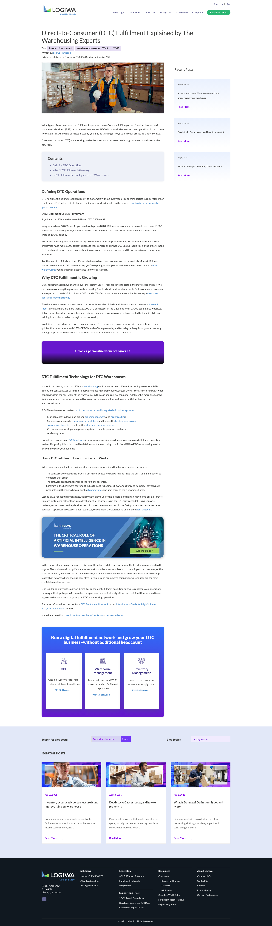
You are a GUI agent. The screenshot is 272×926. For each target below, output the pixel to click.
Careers (201, 885)
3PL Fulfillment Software (131, 876)
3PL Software (62, 689)
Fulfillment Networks (129, 880)
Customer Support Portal (131, 907)
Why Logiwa (119, 12)
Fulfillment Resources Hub (171, 899)
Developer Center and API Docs (134, 902)
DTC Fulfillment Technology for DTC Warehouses (80, 175)
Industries (150, 12)
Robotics (65, 424)
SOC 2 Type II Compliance (131, 898)
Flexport (166, 885)
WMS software (76, 439)
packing (77, 420)
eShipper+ (167, 890)
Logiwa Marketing (62, 52)
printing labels (90, 420)
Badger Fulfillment (171, 880)
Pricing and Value (89, 885)
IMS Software (140, 690)
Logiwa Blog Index (167, 904)
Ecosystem (166, 12)
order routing (118, 416)
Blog (228, 4)
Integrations (125, 885)
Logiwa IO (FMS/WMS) (91, 876)
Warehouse (54, 424)
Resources (218, 4)
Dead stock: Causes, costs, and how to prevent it (201, 132)
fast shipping (144, 509)
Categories (199, 739)
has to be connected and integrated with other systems (104, 410)
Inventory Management (60, 48)
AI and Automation (89, 880)
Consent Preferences (207, 895)
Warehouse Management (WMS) (92, 48)
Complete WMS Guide (169, 895)
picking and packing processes (100, 424)
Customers (182, 12)
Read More (184, 106)
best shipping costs (125, 420)
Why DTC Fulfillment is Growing (71, 170)
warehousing (91, 386)
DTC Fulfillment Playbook (94, 604)
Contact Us (202, 880)
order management (95, 416)
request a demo (114, 615)
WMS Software (101, 694)
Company (197, 12)
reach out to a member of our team (84, 615)
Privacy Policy (204, 890)
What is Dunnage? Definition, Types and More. (200, 166)
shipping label (94, 489)
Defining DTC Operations (67, 165)
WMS (116, 48)
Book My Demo (218, 12)
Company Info (204, 876)
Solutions (135, 12)
